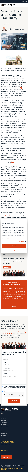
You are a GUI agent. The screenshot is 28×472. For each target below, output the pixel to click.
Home (2, 416)
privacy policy (4, 468)
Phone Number (6, 368)
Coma (2, 428)
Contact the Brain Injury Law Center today (13, 332)
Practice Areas (4, 426)
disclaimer (15, 468)
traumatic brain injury (17, 88)
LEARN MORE (7, 267)
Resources (3, 435)
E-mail (4, 362)
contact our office (6, 216)
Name (4, 357)
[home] (8, 5)
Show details (20, 241)
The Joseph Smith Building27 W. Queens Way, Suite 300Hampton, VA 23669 (7, 443)
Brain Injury (4, 424)
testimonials (4, 422)
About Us (3, 418)
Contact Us (6, 457)
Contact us (4, 433)
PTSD (12, 163)
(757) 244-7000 (7, 333)
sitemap (11, 468)
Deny (14, 250)
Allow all (14, 245)
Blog (2, 431)
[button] (25, 5)
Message (5, 373)
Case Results (4, 420)
